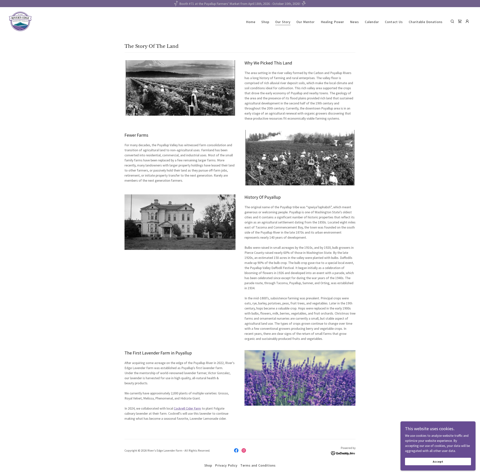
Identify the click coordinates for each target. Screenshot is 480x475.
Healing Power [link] (332, 22)
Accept (438, 461)
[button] (467, 21)
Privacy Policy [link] (226, 465)
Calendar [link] (372, 22)
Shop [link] (265, 22)
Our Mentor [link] (305, 22)
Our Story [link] (282, 22)
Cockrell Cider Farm (187, 408)
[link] (20, 21)
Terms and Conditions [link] (258, 465)
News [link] (354, 22)
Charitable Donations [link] (425, 22)
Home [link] (251, 22)
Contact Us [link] (394, 22)
